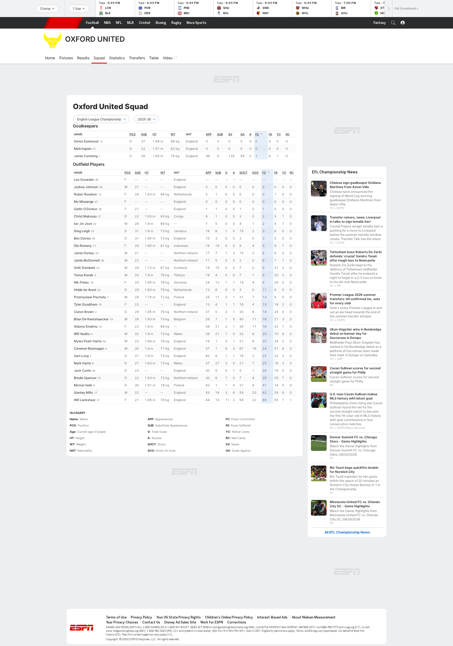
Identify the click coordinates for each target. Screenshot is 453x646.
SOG (255, 172)
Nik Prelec (81, 282)
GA (242, 134)
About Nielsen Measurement (314, 617)
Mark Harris (82, 363)
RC (288, 134)
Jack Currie (82, 370)
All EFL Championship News (347, 532)
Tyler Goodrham (85, 304)
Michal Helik (83, 385)
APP (209, 134)
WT (173, 134)
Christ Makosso (85, 216)
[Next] (388, 8)
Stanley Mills (83, 392)
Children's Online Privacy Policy (229, 617)
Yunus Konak (83, 275)
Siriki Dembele (84, 268)
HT (155, 134)
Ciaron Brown (84, 312)
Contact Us (151, 622)
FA (270, 134)
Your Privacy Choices (122, 622)
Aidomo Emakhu (86, 326)
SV (230, 134)
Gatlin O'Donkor (85, 209)
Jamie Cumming (86, 156)
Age (144, 134)
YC (279, 134)
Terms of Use (116, 617)
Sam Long (81, 356)
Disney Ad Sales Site (180, 622)
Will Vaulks (82, 334)
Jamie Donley (84, 253)
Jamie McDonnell (87, 260)
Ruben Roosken (85, 194)
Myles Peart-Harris (88, 341)
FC (257, 134)
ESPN (63, 23)
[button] (393, 23)
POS (133, 134)
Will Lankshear (84, 400)
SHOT (243, 172)
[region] (184, 145)
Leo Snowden (84, 179)
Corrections (236, 622)
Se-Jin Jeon (83, 224)
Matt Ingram (82, 149)
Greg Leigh (82, 231)
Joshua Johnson (86, 187)
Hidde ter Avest (85, 290)
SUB (220, 134)
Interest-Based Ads (272, 617)
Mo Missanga (84, 202)
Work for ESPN (211, 622)
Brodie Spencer (85, 378)
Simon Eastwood (86, 141)
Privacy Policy (141, 617)
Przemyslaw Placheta (90, 297)
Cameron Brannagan (89, 348)
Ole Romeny (83, 246)
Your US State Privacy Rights (178, 617)
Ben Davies (82, 238)
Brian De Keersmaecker (91, 319)
